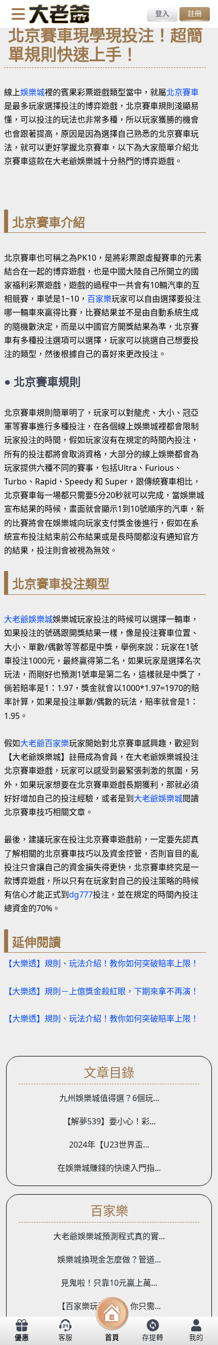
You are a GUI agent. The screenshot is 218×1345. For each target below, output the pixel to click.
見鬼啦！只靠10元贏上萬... (109, 1282)
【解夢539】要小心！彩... (109, 1121)
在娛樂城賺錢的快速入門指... (109, 1167)
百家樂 (99, 298)
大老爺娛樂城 (28, 619)
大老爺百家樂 (44, 743)
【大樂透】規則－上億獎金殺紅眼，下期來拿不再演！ (101, 991)
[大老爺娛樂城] (59, 13)
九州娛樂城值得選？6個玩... (109, 1098)
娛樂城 (32, 92)
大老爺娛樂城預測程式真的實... (109, 1236)
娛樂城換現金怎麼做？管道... (109, 1259)
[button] (18, 13)
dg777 (81, 894)
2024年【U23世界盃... (109, 1144)
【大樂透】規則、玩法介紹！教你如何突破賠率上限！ (101, 963)
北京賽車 (182, 92)
